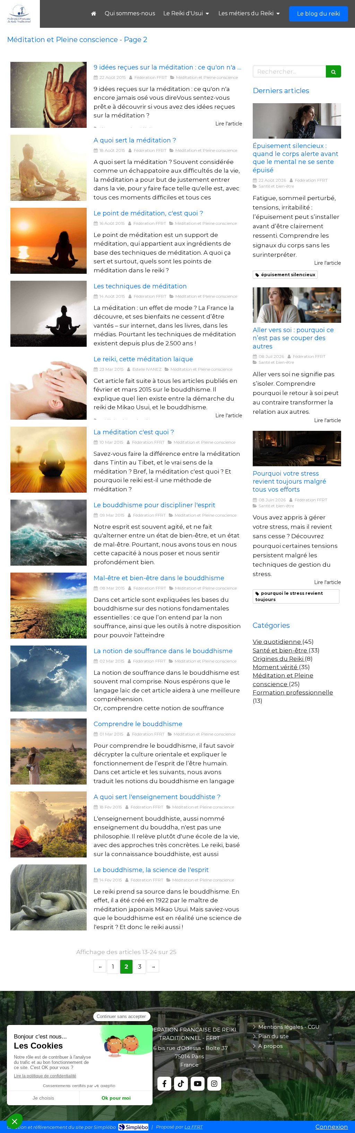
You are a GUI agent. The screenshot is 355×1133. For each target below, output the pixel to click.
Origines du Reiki (279, 658)
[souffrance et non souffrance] (48, 606)
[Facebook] (164, 1084)
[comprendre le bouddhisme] (48, 752)
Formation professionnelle (293, 692)
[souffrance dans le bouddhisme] (48, 679)
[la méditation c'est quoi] (48, 460)
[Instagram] (214, 1084)
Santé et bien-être (281, 650)
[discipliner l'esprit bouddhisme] (48, 533)
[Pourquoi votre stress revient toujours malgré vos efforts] (297, 448)
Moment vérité (276, 667)
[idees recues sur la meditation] (48, 95)
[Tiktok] (181, 1084)
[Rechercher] (333, 71)
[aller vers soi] (297, 305)
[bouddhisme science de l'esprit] (48, 897)
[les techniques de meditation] (48, 314)
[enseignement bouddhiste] (48, 824)
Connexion (331, 1126)
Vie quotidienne (277, 641)
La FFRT (193, 1127)
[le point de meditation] (48, 241)
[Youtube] (198, 1084)
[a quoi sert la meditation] (48, 168)
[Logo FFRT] (19, 21)
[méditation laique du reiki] (48, 387)
